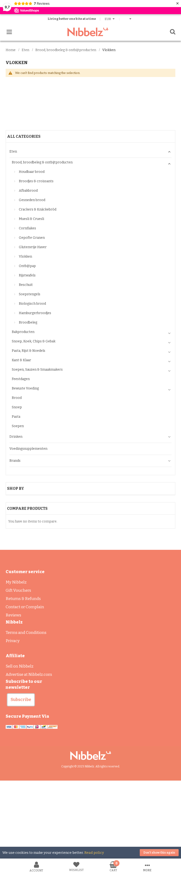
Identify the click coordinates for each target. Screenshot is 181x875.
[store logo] (87, 31)
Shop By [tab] (15, 488)
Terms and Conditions (26, 632)
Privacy (13, 640)
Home (11, 50)
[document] (90, 852)
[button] (21, 699)
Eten (25, 50)
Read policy (94, 853)
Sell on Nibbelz (19, 666)
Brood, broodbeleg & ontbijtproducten (65, 50)
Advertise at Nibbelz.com (29, 674)
